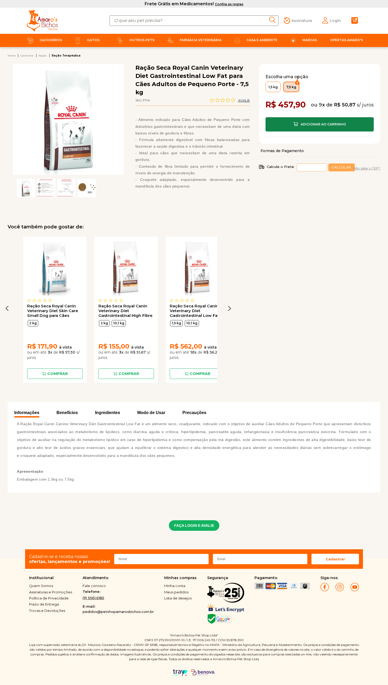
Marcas (309, 40)
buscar (273, 20)
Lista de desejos (178, 598)
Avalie (244, 100)
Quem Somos (41, 586)
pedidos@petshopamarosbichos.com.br (118, 611)
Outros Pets (141, 40)
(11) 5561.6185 (93, 598)
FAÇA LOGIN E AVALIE (194, 525)
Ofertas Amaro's (346, 40)
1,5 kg (176, 323)
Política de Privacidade (49, 598)
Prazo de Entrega (44, 604)
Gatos (93, 40)
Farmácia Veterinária (200, 40)
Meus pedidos (176, 592)
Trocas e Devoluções (47, 610)
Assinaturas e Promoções (50, 592)
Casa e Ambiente (262, 40)
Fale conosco (94, 586)
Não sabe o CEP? (366, 168)
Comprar (57, 373)
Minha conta (174, 586)
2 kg (33, 323)
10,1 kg (118, 323)
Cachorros (51, 40)
